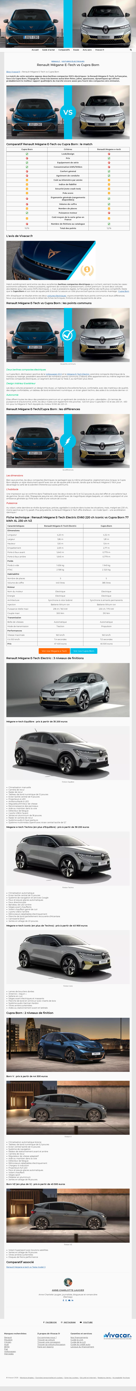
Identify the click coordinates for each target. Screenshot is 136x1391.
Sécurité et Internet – (88, 1378)
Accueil (35, 50)
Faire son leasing (45, 1347)
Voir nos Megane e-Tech (54, 651)
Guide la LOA (77, 1340)
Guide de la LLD (78, 1342)
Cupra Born (123, 291)
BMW (7, 1347)
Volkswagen (10, 1351)
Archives (126, 1378)
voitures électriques (56, 296)
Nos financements (79, 1337)
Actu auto (87, 50)
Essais (76, 50)
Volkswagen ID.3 (54, 374)
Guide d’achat (48, 50)
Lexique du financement (82, 1347)
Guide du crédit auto (80, 1344)
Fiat (6, 1349)
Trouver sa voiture (46, 1340)
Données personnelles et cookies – (49, 1378)
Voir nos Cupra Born (83, 651)
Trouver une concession (48, 1342)
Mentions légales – (27, 1378)
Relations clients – (105, 1378)
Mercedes (9, 1354)
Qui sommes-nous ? (47, 1337)
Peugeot (8, 1340)
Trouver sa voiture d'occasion (51, 1344)
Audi (6, 1344)
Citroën (7, 1342)
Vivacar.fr (99, 50)
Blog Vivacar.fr (13, 72)
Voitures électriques (73, 61)
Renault (56, 61)
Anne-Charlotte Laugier (68, 1290)
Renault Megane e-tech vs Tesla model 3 (25, 1267)
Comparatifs (64, 50)
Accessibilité (117, 1378)
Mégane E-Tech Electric (78, 374)
